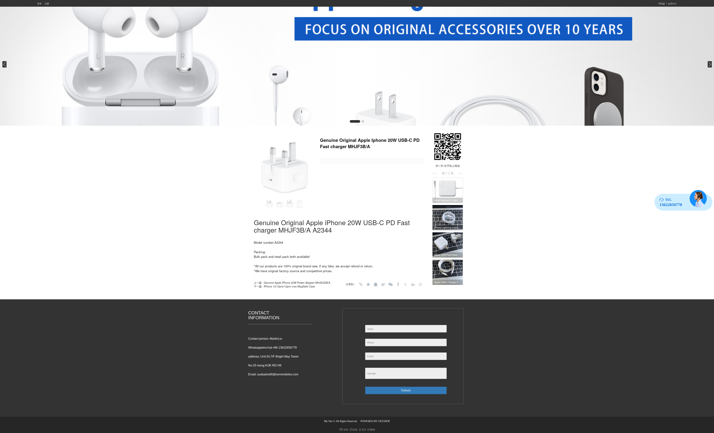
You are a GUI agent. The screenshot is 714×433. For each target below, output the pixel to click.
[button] (351, 121)
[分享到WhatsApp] (420, 284)
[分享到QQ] (376, 284)
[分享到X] (405, 284)
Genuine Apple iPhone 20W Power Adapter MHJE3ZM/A (297, 282)
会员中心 (672, 3)
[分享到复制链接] (361, 284)
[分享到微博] (383, 284)
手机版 (661, 3)
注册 (47, 3)
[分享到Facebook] (398, 284)
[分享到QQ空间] (368, 284)
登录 (39, 3)
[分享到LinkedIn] (413, 284)
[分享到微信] (390, 284)
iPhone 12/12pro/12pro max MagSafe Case (289, 286)
